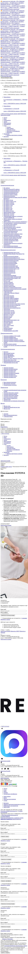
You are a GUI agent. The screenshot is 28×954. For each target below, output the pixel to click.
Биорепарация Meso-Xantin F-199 (12, 278)
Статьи (5, 800)
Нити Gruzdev (7, 324)
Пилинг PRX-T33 (8, 357)
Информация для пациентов (11, 805)
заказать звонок (13, 113)
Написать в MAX (15, 631)
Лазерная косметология (6, 333)
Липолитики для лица (9, 312)
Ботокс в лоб (7, 280)
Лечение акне (7, 399)
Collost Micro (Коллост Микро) (11, 293)
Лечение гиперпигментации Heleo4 (13, 236)
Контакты (6, 136)
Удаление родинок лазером (10, 396)
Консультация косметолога (10, 415)
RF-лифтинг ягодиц (9, 211)
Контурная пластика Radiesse (11, 299)
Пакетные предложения (10, 799)
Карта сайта (7, 807)
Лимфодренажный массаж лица (12, 407)
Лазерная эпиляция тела (10, 377)
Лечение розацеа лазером (10, 344)
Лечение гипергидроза (9, 286)
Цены (5, 119)
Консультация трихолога (10, 382)
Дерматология (4, 387)
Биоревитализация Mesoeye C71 (12, 257)
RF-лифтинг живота (9, 202)
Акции (5, 121)
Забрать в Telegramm (7, 939)
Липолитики (7, 309)
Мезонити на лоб (8, 316)
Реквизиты (9, 132)
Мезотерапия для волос (9, 383)
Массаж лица (7, 406)
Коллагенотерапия (8, 290)
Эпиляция (3, 365)
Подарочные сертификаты (10, 794)
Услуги (5, 117)
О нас (5, 125)
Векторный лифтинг (9, 297)
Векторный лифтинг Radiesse (11, 298)
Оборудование (7, 123)
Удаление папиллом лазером (11, 239)
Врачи (5, 797)
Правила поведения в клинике (14, 135)
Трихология (4, 379)
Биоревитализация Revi (10, 264)
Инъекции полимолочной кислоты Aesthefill (15, 289)
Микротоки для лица (9, 213)
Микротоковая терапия (9, 212)
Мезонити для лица (9, 314)
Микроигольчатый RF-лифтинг (12, 189)
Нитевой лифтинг (8, 322)
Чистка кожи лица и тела (10, 360)
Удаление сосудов (8, 242)
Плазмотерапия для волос (10, 385)
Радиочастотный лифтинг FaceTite (12, 238)
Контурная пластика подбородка (12, 305)
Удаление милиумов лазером (11, 395)
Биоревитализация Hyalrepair (11, 256)
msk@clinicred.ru (22, 113)
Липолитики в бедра (9, 310)
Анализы (6, 413)
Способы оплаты (11, 129)
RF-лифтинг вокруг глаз (10, 201)
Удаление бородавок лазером (11, 392)
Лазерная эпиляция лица (10, 370)
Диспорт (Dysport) (8, 282)
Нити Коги (6, 326)
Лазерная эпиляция (8, 367)
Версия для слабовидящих (11, 177)
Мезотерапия (7, 318)
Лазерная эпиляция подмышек (11, 373)
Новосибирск (4, 426)
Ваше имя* (3, 609)
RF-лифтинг (7, 188)
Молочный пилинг (8, 354)
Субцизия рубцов (8, 416)
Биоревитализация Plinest (10, 262)
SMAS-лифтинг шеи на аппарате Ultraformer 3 (15, 221)
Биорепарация (7, 274)
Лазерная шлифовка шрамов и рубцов (13, 340)
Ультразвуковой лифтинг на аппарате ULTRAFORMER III (13, 217)
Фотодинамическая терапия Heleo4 (13, 247)
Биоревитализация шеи (9, 272)
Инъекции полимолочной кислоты (12, 287)
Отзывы (9, 127)
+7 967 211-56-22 (5, 113)
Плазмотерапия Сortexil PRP (11, 330)
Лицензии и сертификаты (13, 131)
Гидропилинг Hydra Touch (10, 232)
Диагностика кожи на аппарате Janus (13, 233)
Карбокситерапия (8, 328)
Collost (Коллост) (8, 291)
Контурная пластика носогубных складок (14, 303)
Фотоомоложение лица (9, 225)
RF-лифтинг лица (8, 205)
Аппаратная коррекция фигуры (12, 190)
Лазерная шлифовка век (10, 337)
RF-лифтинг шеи (8, 209)
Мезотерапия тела (8, 321)
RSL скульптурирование (10, 228)
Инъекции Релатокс (9, 285)
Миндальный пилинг (9, 353)
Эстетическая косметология (8, 349)
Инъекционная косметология (8, 250)
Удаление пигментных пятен (11, 240)
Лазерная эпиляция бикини (11, 369)
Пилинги (6, 351)
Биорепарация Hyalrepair (10, 275)
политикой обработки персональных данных (15, 945)
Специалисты (7, 120)
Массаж (3, 403)
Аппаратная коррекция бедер (11, 192)
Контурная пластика (9, 295)
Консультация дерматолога (10, 398)
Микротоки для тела (9, 215)
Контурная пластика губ (10, 302)
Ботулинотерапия (8, 279)
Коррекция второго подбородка (12, 235)
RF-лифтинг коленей (9, 204)
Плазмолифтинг (8, 329)
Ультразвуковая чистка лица (11, 362)
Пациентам (6, 133)
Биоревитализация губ (9, 270)
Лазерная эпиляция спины (10, 375)
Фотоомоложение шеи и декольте (12, 227)
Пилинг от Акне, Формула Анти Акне (13, 358)
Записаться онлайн (5, 115)
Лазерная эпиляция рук (9, 374)
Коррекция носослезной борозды (12, 307)
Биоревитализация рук (9, 271)
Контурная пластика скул (10, 306)
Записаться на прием (6, 525)
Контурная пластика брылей (11, 301)
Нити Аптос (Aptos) (9, 325)
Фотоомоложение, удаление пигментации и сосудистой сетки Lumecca (15, 223)
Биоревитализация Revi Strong (11, 267)
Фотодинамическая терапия (11, 246)
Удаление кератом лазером (10, 394)
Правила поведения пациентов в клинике (14, 804)
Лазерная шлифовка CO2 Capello (12, 336)
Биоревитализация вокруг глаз (11, 268)
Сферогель (6, 294)
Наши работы (10, 128)
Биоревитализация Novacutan (11, 260)
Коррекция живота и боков (10, 194)
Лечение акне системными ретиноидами (14, 401)
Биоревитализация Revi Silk (11, 266)
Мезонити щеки (8, 317)
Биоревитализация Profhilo (10, 263)
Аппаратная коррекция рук (10, 193)
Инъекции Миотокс (9, 283)
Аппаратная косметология (7, 185)
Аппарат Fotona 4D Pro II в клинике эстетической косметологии (13, 230)
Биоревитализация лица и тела (11, 252)
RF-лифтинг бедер (8, 200)
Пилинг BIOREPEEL (9, 355)
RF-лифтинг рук (8, 206)
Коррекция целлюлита (9, 196)
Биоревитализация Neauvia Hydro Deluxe (14, 259)
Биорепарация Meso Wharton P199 (12, 276)
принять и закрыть (5, 952)
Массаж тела (7, 408)
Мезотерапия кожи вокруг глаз (11, 320)
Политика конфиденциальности (9, 811)
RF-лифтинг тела (8, 208)
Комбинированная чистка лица (11, 361)
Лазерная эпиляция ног (9, 371)
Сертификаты (7, 124)
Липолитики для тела (9, 313)
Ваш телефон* (4, 612)
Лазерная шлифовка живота (11, 338)
